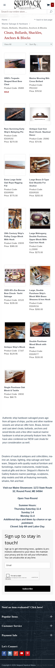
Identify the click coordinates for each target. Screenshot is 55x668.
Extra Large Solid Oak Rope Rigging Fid (13, 182)
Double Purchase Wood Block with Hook (37, 344)
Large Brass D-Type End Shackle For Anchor (39, 182)
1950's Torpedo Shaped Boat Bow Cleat (13, 81)
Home (4, 19)
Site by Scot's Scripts (45, 665)
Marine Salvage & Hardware (15, 24)
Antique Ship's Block (14, 347)
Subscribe (27, 588)
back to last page (44, 19)
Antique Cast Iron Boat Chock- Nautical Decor (40, 132)
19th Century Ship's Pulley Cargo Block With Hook (14, 236)
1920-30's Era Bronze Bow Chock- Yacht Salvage (14, 293)
